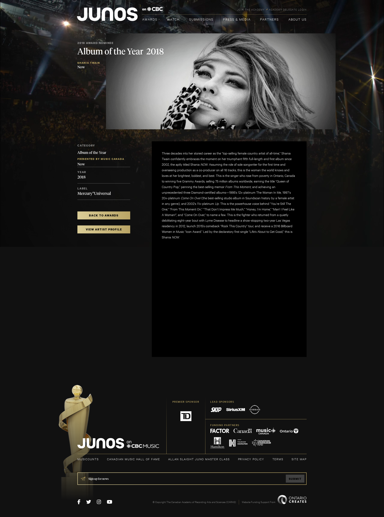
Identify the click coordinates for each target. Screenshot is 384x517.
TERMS (277, 459)
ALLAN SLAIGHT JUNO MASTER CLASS (199, 459)
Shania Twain (88, 63)
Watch (173, 19)
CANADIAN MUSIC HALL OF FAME (133, 459)
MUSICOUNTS (88, 459)
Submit (295, 479)
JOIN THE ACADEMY (251, 9)
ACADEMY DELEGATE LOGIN (288, 9)
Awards (149, 19)
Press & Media (237, 19)
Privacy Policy (251, 459)
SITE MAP (299, 459)
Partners (269, 19)
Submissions (201, 19)
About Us (297, 19)
